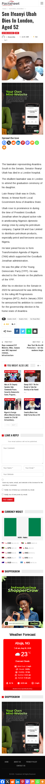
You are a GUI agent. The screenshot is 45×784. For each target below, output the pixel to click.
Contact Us (21, 765)
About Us (17, 761)
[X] (9, 143)
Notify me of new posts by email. (15, 494)
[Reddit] (13, 143)
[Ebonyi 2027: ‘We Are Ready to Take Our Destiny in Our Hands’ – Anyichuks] (32, 376)
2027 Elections (30, 371)
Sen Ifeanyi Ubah (35, 319)
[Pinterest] (23, 143)
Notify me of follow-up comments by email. (19, 490)
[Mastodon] (27, 143)
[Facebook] (4, 143)
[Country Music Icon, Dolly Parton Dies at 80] (32, 404)
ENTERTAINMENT (29, 399)
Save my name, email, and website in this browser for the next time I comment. (22, 484)
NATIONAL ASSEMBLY (8, 33)
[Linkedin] (18, 143)
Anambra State (23, 319)
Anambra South (11, 319)
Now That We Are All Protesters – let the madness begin (35, 347)
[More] (4, 147)
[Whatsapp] (37, 143)
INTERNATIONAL (9, 399)
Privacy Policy (31, 761)
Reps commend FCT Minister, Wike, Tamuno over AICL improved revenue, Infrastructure (11, 350)
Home (7, 761)
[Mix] (32, 143)
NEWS (16, 33)
